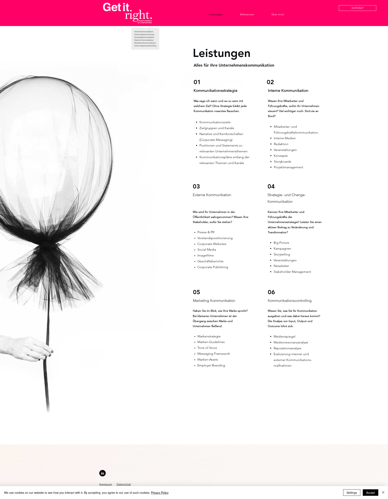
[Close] (383, 492)
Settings (352, 493)
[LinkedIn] (102, 473)
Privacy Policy (160, 493)
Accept (370, 493)
